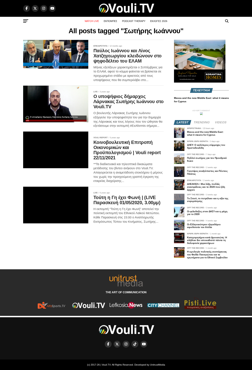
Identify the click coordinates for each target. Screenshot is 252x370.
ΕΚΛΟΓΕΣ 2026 (158, 21)
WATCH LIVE (92, 21)
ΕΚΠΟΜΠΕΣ (110, 21)
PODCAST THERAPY (133, 21)
